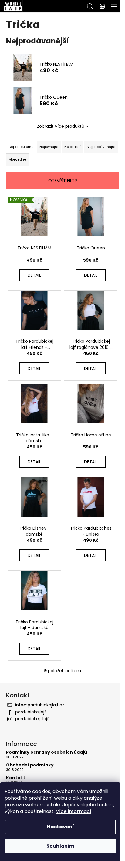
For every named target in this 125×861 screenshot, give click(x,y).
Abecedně (17, 159)
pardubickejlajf (30, 712)
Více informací (73, 811)
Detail (34, 275)
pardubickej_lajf (32, 719)
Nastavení (60, 826)
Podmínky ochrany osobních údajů (46, 752)
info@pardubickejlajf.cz (39, 705)
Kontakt (15, 778)
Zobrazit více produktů (60, 126)
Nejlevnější (48, 146)
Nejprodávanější (101, 146)
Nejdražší (72, 146)
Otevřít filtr (62, 181)
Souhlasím (60, 846)
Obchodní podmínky (30, 765)
